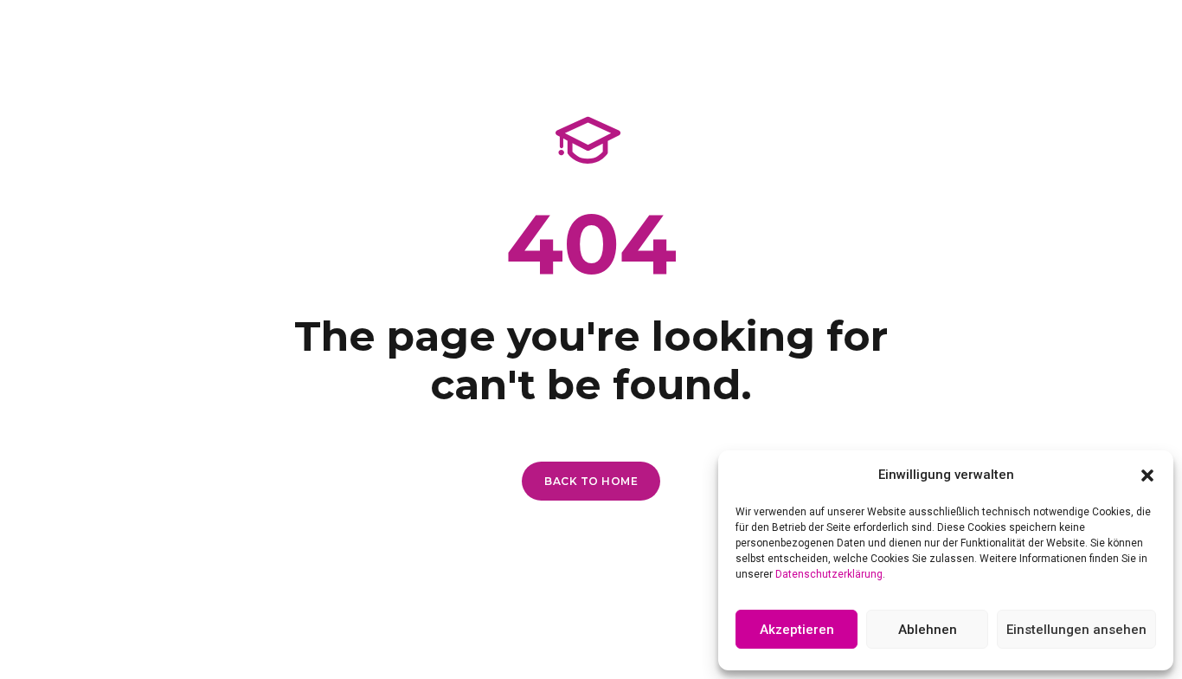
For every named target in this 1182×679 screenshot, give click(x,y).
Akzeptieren (797, 629)
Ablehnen (927, 629)
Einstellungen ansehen (1076, 629)
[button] (1147, 475)
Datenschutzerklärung (829, 574)
